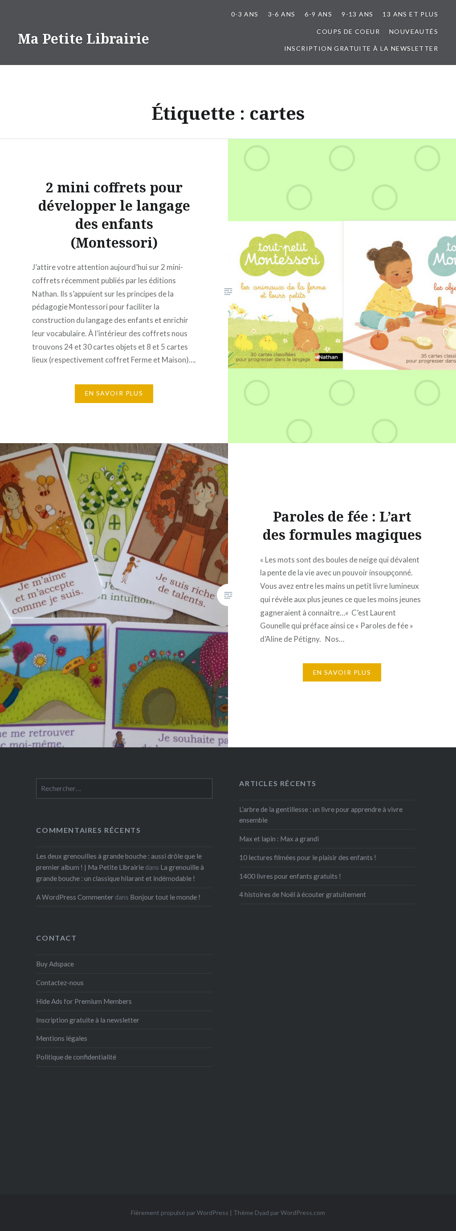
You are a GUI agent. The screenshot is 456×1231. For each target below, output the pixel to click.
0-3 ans (245, 14)
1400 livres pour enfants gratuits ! (290, 876)
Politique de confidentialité (76, 1057)
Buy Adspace (55, 964)
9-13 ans (357, 14)
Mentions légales (61, 1038)
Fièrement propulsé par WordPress (179, 1212)
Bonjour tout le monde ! (165, 897)
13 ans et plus (410, 14)
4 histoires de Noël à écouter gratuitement (302, 894)
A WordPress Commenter (75, 897)
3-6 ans (282, 14)
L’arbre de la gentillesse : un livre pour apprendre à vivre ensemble (321, 814)
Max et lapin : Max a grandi (279, 839)
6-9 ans (318, 14)
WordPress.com (303, 1212)
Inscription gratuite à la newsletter (361, 48)
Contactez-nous (60, 982)
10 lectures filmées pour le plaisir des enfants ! (307, 857)
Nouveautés (413, 31)
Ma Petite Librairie (83, 38)
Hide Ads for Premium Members (84, 1001)
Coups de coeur (348, 31)
